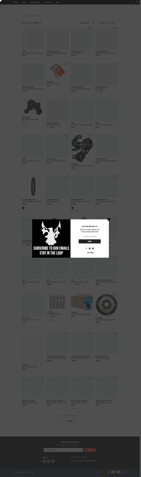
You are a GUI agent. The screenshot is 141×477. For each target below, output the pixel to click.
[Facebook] (86, 248)
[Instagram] (89, 248)
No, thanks (90, 252)
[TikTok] (93, 248)
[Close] (109, 219)
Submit (90, 241)
